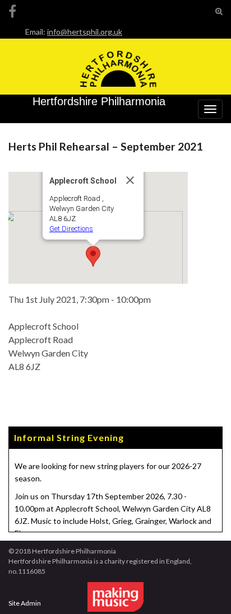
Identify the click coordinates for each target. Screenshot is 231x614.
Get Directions (71, 228)
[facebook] (12, 9)
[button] (93, 256)
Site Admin (24, 603)
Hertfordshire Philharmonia (99, 101)
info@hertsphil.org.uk (84, 31)
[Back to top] (206, 589)
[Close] (130, 180)
